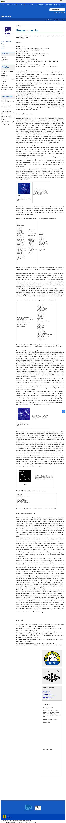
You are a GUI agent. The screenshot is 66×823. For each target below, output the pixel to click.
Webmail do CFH (47, 699)
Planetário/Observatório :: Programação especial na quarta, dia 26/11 (7, 123)
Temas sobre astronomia (7, 79)
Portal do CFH (46, 693)
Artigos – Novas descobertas (5, 76)
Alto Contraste (48, 4)
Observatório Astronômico (4, 60)
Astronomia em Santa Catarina (7, 90)
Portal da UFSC (46, 691)
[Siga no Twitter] (57, 12)
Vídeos (3, 46)
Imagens (3, 81)
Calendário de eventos (7, 87)
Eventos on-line (5, 85)
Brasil (5, 1)
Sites (2, 83)
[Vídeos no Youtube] (59, 12)
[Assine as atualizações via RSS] (64, 12)
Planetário (3, 57)
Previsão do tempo (48, 694)
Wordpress (28, 820)
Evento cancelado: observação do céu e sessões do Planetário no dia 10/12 (7, 117)
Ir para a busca (21, 4)
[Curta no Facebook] (54, 12)
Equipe (3, 44)
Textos (3, 73)
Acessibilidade (40, 4)
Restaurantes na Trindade (49, 696)
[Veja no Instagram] (61, 12)
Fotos (2, 48)
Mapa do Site (56, 4)
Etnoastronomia (25, 26)
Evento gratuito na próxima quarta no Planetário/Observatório (7, 106)
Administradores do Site (59, 19)
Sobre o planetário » (6, 41)
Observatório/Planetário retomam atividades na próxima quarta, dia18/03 (7, 111)
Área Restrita (49, 19)
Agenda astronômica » (7, 71)
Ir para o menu (13, 4)
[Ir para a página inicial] (17, 26)
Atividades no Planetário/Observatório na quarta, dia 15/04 (7, 101)
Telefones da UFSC (48, 697)
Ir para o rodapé (29, 4)
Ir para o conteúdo (5, 4)
